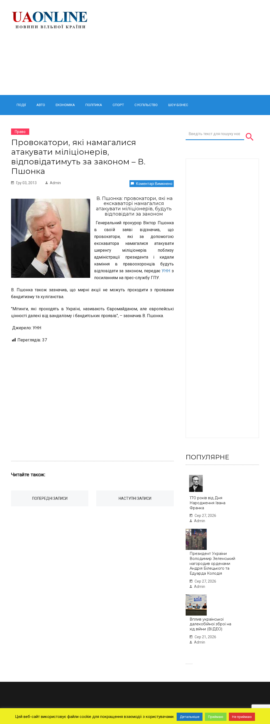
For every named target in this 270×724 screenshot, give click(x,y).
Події (21, 105)
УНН (166, 270)
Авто (40, 105)
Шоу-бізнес (178, 105)
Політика (93, 105)
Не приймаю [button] (242, 717)
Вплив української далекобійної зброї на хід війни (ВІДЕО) (210, 624)
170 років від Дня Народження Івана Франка (207, 503)
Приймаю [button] (215, 717)
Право (20, 132)
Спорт (118, 105)
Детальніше (189, 717)
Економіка (65, 105)
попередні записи (50, 498)
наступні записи (135, 498)
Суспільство (146, 105)
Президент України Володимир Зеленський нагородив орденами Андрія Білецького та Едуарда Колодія (212, 563)
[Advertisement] (178, 47)
